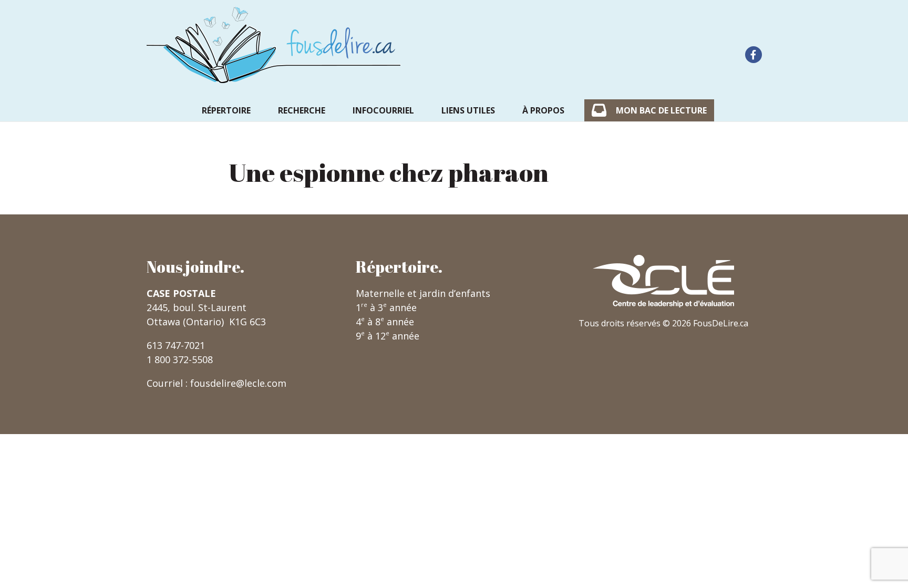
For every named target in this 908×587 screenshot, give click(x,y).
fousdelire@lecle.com (238, 383)
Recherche (301, 110)
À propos (543, 110)
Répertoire (226, 110)
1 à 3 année (386, 307)
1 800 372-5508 (180, 359)
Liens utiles (468, 110)
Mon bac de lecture (661, 110)
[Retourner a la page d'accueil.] (274, 45)
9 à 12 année (387, 335)
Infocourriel (383, 110)
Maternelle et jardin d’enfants (423, 293)
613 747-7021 (176, 345)
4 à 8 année (385, 321)
